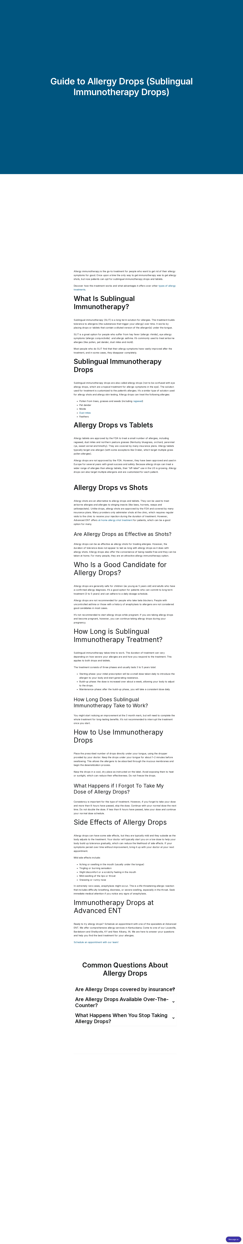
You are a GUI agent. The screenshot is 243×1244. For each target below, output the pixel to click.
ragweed (137, 401)
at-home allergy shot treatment (115, 520)
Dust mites (85, 412)
